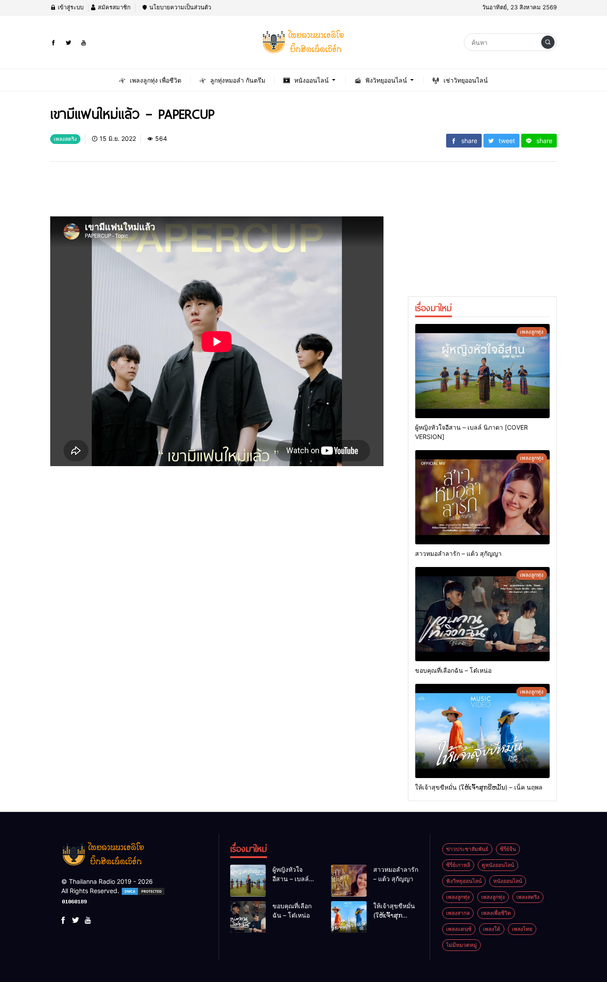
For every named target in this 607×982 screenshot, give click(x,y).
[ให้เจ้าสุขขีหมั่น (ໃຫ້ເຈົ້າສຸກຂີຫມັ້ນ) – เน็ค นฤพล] (482, 731)
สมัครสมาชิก (113, 7)
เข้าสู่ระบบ (70, 7)
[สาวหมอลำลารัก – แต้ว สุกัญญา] (482, 497)
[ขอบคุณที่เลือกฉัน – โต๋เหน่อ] (482, 614)
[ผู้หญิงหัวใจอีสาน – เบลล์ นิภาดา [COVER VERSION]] (482, 371)
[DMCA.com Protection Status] (143, 890)
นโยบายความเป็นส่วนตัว (179, 7)
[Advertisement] (212, 192)
